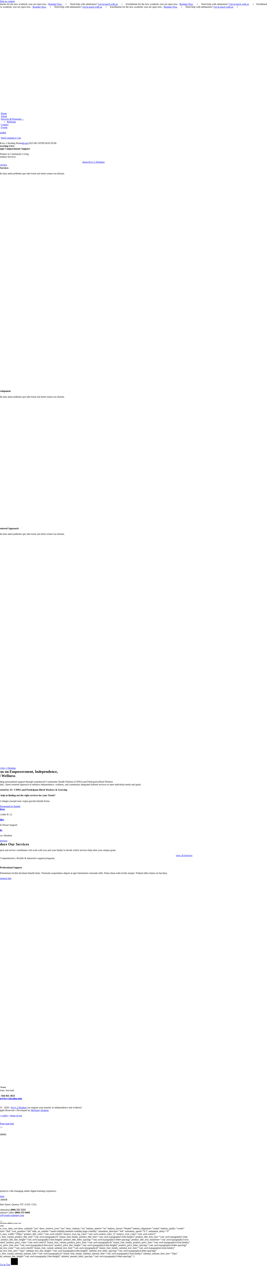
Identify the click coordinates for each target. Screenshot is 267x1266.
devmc (25, 143)
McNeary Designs (40, 1110)
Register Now (55, 4)
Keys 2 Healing (18, 1107)
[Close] (1, 1127)
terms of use (16, 1115)
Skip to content (7, 1)
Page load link (7, 1123)
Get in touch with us (108, 4)
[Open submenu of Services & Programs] (22, 119)
